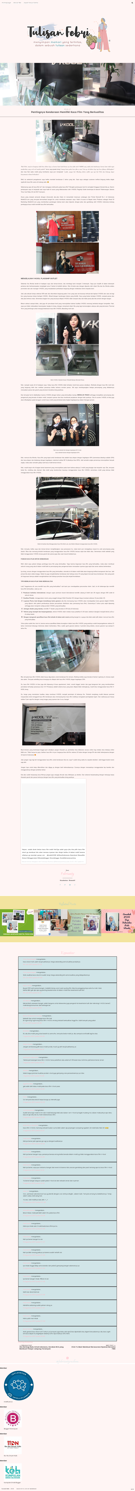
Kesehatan (64, 880)
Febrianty (67, 874)
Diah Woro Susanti (30, 1125)
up (132, 1489)
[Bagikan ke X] (65, 885)
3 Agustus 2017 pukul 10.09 (34, 1157)
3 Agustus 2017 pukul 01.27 (34, 1131)
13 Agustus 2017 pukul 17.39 (34, 1295)
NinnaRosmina (29, 1210)
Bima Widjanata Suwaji (32, 1016)
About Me (17, 3)
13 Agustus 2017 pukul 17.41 (34, 1308)
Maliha (26, 1071)
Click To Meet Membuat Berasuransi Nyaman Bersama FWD (93, 1348)
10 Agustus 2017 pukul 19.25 (34, 1216)
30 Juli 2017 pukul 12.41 (32, 993)
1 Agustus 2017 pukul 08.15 (33, 1049)
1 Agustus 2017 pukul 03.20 (34, 1036)
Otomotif (72, 880)
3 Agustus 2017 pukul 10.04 (34, 1144)
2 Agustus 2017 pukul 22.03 (34, 1102)
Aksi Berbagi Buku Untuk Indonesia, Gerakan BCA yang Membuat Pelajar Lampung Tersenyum (41, 1348)
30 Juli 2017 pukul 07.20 (32, 978)
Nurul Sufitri (28, 1329)
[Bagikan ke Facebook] (60, 885)
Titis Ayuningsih (29, 959)
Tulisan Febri (5, 1488)
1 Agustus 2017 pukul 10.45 (33, 1076)
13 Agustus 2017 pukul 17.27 (34, 1242)
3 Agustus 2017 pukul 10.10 (33, 1170)
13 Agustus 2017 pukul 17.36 (34, 1282)
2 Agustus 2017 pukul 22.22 (34, 1117)
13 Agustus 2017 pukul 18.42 (34, 1336)
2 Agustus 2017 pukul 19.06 (34, 1089)
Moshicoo (33, 1488)
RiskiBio (26, 1031)
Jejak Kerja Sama (31, 3)
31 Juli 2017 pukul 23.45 (32, 1023)
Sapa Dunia (27, 1044)
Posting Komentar (25, 1342)
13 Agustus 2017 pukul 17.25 (34, 1229)
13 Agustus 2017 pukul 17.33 (34, 1268)
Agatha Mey (28, 1084)
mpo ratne (27, 986)
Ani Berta (27, 1001)
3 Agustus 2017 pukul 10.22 (34, 1183)
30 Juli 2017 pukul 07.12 (32, 964)
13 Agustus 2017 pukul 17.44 (34, 1321)
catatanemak (28, 1110)
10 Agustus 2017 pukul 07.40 (34, 1202)
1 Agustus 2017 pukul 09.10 (33, 1063)
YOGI (25, 1097)
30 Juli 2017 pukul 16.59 (32, 1008)
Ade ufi (26, 1191)
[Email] (70, 885)
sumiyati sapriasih (30, 1057)
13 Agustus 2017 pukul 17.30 (34, 1255)
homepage (6, 3)
